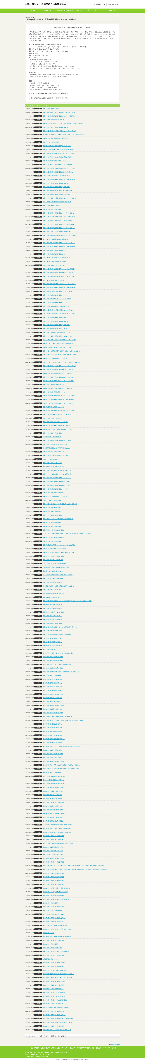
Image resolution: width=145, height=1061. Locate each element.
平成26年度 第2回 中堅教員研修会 (53, 884)
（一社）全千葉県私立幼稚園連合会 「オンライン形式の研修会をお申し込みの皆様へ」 (68, 534)
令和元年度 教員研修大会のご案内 (52, 638)
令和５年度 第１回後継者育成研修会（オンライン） (57, 336)
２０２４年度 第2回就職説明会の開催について (56, 258)
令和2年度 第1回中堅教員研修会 (52, 511)
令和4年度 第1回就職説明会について (53, 407)
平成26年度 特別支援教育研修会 (52, 910)
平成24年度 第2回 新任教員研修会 (53, 985)
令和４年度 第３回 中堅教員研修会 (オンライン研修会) (59, 366)
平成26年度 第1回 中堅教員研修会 (53, 907)
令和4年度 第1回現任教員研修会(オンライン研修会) (57, 373)
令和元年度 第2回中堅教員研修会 (52, 608)
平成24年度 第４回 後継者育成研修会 (54, 970)
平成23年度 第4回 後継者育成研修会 (54, 1015)
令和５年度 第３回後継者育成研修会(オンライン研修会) (59, 287)
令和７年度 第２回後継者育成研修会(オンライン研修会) (59, 179)
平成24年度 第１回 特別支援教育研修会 (55, 1000)
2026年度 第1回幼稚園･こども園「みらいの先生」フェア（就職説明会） (63, 134)
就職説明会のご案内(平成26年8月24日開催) (55, 892)
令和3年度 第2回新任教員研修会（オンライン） (56, 451)
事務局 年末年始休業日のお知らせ (53, 571)
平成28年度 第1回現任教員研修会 (52, 806)
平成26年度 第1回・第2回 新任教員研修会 (56, 899)
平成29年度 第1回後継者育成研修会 (53, 754)
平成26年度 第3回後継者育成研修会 (53, 877)
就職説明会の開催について (50, 959)
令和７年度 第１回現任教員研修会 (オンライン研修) (57, 190)
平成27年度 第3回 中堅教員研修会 (53, 836)
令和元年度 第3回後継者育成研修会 (53, 560)
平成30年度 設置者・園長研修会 (52, 675)
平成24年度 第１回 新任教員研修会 (54, 992)
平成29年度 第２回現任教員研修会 (53, 724)
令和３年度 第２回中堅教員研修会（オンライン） (57, 478)
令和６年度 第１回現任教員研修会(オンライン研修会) (58, 272)
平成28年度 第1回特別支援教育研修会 (54, 813)
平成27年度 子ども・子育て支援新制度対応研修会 (57, 828)
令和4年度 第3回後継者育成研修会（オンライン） (57, 347)
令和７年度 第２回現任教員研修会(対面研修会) (56, 183)
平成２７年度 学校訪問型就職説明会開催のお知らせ (58, 843)
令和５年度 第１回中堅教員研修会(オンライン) (56, 332)
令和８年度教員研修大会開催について (54, 108)
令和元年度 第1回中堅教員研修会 (52, 642)
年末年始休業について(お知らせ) (52, 418)
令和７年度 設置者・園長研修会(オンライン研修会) (57, 164)
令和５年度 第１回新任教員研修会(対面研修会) (56, 325)
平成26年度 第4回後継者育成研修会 (53, 873)
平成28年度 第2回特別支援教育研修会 (54, 787)
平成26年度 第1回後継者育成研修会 (53, 895)
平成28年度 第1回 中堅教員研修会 (53, 802)
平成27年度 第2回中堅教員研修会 (53, 851)
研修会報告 (61, 1036)
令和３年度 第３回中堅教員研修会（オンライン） (57, 433)
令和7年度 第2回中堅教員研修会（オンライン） (56, 161)
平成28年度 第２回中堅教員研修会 (53, 791)
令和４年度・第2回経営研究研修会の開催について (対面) (59, 355)
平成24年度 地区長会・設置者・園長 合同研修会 (57, 977)
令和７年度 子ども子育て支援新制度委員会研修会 (57, 157)
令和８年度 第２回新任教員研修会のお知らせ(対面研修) (59, 116)
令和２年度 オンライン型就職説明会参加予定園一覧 (58, 519)
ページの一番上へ (115, 1044)
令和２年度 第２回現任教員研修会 (52, 515)
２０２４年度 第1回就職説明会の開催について (56, 261)
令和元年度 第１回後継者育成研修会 (53, 631)
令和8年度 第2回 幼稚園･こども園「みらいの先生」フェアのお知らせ (63, 123)
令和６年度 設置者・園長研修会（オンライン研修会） (58, 220)
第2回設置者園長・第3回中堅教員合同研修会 (56, 1007)
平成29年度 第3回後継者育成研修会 (53, 713)
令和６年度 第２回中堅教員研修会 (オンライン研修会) (58, 224)
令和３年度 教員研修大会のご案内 (52, 463)
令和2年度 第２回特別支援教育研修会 (53, 530)
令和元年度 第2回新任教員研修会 (52, 616)
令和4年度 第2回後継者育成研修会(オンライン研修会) (58, 381)
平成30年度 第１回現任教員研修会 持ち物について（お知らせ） (61, 672)
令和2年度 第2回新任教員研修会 (52, 522)
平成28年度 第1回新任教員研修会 (52, 817)
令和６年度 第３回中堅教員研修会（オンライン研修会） (59, 213)
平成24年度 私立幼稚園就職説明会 (53, 989)
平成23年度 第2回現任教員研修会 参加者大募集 (57, 1030)
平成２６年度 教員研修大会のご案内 (53, 914)
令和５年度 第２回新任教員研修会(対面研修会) (56, 321)
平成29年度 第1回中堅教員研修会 (52, 735)
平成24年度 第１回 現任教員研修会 (54, 996)
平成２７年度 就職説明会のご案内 (53, 854)
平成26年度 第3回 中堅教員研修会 (53, 880)
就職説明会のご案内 (48, 933)
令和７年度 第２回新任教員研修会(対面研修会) (56, 187)
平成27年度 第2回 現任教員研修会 (53, 839)
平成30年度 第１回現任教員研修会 (53, 690)
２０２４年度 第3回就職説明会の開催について (56, 239)
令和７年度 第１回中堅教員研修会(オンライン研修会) (58, 172)
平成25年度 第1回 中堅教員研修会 (53, 955)
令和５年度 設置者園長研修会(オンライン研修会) (57, 299)
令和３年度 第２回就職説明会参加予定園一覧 (56, 444)
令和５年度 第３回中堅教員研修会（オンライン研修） (58, 291)
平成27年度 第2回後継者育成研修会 (53, 821)
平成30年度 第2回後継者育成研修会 (53, 660)
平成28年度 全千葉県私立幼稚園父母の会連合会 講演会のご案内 (61, 769)
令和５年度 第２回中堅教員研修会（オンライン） (57, 302)
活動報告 (53, 1036)
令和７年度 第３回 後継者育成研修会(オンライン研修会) (59, 153)
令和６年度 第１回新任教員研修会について (55, 254)
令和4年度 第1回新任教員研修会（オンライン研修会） (58, 403)
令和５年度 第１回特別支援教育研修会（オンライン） (58, 310)
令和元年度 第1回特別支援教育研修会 (53, 612)
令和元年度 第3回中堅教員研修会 (52, 582)
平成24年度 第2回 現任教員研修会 (53, 966)
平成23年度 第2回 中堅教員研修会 (53, 1026)
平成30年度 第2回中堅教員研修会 (52, 683)
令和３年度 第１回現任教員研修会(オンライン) (56, 485)
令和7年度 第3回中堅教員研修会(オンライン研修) (57, 146)
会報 (47, 1036)
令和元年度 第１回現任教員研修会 (52, 623)
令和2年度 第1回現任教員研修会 (52, 526)
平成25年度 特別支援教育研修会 (52, 948)
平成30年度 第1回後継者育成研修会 (53, 668)
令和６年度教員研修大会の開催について (54, 265)
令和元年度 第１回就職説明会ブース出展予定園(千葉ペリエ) (60, 627)
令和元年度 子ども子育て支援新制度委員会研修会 (57, 634)
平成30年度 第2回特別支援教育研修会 (54, 694)
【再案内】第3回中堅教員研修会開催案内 (55, 563)
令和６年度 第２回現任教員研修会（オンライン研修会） (59, 228)
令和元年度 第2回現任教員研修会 (52, 619)
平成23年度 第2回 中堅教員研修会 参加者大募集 (58, 1018)
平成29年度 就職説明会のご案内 (52, 757)
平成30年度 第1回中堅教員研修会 (52, 701)
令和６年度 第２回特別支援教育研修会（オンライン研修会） (60, 235)
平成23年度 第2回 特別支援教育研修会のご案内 (57, 1022)
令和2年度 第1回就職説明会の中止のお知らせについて (59, 552)
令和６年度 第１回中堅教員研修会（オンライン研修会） (59, 243)
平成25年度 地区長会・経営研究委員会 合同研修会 (58, 929)
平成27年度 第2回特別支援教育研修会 (54, 847)
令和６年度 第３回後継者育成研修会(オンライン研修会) (59, 217)
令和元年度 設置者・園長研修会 (52, 589)
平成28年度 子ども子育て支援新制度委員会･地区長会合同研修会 (61, 765)
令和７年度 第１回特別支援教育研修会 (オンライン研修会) (59, 198)
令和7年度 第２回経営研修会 (51, 142)
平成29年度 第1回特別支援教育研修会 (54, 761)
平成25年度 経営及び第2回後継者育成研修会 (55, 925)
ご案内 (41, 1036)
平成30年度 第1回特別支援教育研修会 (54, 705)
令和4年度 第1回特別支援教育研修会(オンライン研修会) (59, 410)
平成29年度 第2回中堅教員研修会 (52, 731)
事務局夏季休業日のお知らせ (51, 597)
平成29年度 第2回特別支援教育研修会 (54, 739)
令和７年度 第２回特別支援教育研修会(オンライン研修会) (59, 168)
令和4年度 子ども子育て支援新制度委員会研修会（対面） (59, 343)
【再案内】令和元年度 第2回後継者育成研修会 (56, 567)
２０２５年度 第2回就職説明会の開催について (56, 175)
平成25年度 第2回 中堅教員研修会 (53, 940)
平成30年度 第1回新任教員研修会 (52, 709)
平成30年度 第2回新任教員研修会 (52, 698)
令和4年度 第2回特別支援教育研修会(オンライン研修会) (59, 396)
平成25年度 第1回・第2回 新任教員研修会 (56, 951)
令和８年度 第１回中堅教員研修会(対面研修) (55, 127)
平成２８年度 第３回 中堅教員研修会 (53, 780)
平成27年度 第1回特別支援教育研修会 (54, 858)
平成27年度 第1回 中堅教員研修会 (53, 862)
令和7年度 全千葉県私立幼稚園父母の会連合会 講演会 (58, 149)
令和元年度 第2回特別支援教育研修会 (53, 556)
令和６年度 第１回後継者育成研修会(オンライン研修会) (59, 269)
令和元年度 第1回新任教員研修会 (52, 645)
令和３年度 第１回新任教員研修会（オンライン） (57, 489)
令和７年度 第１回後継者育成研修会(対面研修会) (57, 194)
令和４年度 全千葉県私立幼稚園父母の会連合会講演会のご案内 (61, 351)
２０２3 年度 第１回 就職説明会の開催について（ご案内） (59, 340)
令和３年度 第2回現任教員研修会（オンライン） (57, 455)
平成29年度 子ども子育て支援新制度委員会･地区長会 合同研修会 (61, 746)
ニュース (34, 1036)
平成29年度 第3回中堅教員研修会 (52, 728)
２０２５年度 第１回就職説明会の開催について (57, 202)
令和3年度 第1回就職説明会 (51, 459)
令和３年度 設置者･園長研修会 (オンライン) (55, 422)
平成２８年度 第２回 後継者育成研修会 (54, 783)
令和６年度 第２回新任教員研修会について (55, 250)
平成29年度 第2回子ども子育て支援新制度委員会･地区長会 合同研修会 (63, 720)
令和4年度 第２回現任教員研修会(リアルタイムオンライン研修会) (61, 362)
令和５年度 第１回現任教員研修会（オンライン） (57, 328)
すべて (28, 1036)
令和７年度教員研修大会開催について (54, 205)
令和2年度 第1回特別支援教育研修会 (53, 537)
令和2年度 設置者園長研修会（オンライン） (55, 496)
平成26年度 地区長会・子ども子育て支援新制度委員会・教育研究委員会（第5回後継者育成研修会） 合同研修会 (75, 869)
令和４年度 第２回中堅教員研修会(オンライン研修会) (58, 377)
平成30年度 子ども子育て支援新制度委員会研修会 (57, 664)
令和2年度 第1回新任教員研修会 (52, 541)
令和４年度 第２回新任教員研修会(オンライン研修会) (58, 369)
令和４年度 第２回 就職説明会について (54, 392)
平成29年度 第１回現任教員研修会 (53, 742)
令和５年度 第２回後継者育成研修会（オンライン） (57, 317)
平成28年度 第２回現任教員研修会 (53, 798)
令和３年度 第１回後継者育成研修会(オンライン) (57, 481)
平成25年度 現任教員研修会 (51, 944)
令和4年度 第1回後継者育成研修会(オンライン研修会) (58, 399)
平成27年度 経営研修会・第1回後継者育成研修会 (57, 832)
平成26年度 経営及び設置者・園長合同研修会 (56, 888)
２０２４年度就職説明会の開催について (54, 280)
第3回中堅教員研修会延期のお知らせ (53, 593)
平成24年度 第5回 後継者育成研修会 (54, 962)
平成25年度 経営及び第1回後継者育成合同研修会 (57, 936)
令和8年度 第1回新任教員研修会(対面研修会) (55, 138)
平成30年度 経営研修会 (49, 649)
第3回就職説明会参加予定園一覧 (52, 437)
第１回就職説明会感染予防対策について (54, 466)
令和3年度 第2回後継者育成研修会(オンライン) (56, 425)
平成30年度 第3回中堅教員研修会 (52, 679)
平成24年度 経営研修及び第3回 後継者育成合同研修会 (58, 974)
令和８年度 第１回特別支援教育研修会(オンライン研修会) (59, 131)
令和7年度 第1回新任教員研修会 (52, 209)
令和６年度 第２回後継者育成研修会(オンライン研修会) (59, 246)
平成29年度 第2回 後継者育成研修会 (53, 750)
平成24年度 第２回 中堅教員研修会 (54, 1004)
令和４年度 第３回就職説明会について (54, 384)
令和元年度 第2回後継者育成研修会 (53, 578)
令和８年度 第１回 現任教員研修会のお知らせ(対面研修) (59, 112)
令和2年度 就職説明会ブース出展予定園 (55, 548)
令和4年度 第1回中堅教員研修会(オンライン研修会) (57, 388)
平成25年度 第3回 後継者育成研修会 (54, 918)
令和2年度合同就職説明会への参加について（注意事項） (59, 545)
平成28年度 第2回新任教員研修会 (52, 795)
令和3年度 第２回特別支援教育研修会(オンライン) (57, 429)
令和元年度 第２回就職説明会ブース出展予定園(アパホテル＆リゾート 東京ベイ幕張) (67, 601)
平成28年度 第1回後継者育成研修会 (53, 810)
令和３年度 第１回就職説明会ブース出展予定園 (57, 474)
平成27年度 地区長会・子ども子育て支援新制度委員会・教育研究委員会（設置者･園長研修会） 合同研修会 (73, 866)
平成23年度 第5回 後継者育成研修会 (54, 1011)
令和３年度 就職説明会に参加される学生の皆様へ (57, 470)
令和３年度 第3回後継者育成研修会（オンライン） (57, 414)
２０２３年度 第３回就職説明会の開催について (56, 306)
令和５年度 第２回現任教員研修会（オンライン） (57, 295)
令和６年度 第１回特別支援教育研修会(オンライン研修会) (59, 276)
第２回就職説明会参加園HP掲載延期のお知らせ (56, 448)
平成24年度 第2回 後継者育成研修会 (54, 981)
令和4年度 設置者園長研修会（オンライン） (55, 358)
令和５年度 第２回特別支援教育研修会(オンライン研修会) (59, 284)
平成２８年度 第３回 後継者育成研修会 (54, 776)
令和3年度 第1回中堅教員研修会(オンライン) (55, 493)
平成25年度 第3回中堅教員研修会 (53, 921)
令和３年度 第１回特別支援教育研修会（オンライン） (58, 440)
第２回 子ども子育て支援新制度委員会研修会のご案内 (58, 586)
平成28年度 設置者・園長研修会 (52, 772)
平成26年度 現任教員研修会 (51, 903)
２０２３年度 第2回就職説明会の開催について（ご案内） (60, 313)
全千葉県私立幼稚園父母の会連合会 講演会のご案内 (57, 575)
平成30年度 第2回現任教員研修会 (52, 686)
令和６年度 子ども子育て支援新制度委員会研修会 (57, 231)
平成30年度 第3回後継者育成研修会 (53, 657)
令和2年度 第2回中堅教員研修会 (52, 507)
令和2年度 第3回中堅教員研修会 (52, 500)
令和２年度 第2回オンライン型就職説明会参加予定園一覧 (60, 504)
